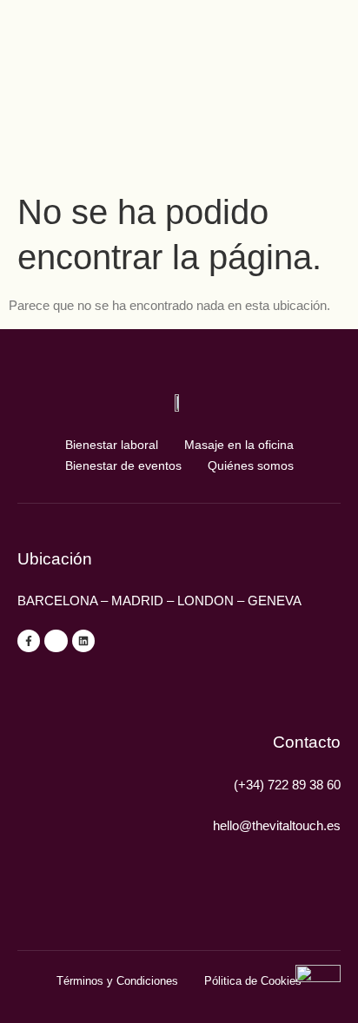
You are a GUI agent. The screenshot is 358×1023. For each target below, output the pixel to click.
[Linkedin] (83, 641)
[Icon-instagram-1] (55, 641)
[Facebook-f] (28, 641)
